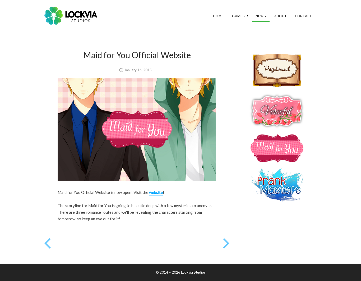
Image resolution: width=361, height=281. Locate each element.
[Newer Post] (226, 247)
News (261, 16)
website (156, 192)
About (280, 16)
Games (237, 16)
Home (218, 16)
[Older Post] (47, 247)
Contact (303, 16)
